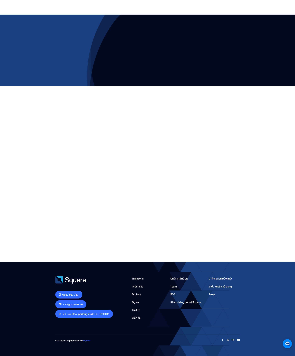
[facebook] (222, 340)
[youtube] (238, 340)
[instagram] (233, 340)
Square (86, 340)
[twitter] (228, 340)
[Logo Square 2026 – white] (70, 276)
